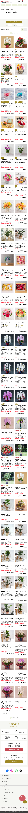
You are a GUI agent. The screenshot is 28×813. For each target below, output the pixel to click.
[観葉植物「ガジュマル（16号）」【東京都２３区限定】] (21, 450)
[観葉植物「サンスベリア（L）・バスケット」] (7, 530)
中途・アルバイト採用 (22, 808)
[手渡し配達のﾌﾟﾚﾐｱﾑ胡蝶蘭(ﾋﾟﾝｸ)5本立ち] (7, 396)
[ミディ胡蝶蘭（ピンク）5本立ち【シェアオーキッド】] (21, 664)
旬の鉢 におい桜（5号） (6, 78)
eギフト (8, 5)
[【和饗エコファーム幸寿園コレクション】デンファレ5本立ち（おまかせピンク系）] (7, 150)
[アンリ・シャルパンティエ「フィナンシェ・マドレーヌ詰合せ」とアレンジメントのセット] (21, 178)
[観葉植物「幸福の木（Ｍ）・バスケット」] (7, 636)
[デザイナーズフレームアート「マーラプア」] (7, 287)
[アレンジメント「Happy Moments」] (7, 314)
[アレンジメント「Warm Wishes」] (21, 314)
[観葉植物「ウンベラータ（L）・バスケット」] (7, 505)
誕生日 (3, 5)
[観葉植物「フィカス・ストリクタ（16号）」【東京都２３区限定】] (7, 478)
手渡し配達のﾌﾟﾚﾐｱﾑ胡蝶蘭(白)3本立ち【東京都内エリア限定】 (7, 351)
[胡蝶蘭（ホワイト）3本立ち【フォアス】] (21, 692)
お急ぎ (25, 5)
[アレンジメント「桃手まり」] (7, 178)
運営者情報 (8, 807)
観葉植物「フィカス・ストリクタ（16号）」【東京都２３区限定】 (7, 489)
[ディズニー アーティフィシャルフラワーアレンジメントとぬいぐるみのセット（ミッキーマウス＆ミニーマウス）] (21, 122)
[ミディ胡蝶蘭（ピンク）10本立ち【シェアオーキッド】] (7, 692)
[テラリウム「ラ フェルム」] (21, 505)
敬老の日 (14, 5)
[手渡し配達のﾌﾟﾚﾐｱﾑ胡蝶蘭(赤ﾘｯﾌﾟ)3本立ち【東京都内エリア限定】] (7, 368)
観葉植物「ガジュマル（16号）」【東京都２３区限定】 (20, 461)
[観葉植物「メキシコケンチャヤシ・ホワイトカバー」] (7, 234)
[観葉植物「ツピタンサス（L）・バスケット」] (7, 582)
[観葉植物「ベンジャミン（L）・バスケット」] (7, 556)
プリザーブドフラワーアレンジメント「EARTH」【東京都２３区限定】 (7, 461)
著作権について (4, 808)
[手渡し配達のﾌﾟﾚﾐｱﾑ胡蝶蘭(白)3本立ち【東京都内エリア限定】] (7, 340)
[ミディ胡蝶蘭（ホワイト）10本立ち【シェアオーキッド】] (7, 664)
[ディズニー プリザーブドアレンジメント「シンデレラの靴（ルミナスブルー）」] (21, 94)
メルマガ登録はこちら (14, 761)
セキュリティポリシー (22, 807)
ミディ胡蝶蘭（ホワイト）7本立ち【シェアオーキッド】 (21, 646)
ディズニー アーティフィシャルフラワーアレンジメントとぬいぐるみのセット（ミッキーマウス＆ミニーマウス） (21, 134)
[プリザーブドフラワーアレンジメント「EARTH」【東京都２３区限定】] (7, 450)
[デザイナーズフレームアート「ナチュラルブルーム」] (21, 260)
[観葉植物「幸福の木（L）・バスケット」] (21, 609)
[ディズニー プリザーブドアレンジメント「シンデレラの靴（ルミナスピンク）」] (7, 94)
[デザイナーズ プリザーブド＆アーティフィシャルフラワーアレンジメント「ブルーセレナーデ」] (7, 260)
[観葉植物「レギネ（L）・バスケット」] (21, 530)
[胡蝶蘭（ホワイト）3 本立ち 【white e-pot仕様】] (21, 478)
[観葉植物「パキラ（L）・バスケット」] (21, 556)
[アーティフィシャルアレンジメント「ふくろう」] (21, 69)
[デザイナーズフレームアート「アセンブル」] (21, 287)
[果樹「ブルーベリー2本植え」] (7, 609)
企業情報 (3, 807)
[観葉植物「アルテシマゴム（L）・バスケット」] (21, 582)
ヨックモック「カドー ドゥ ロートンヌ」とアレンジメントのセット (7, 133)
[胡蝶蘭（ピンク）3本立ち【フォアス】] (7, 423)
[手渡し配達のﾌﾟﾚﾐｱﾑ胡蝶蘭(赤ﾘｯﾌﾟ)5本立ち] (21, 396)
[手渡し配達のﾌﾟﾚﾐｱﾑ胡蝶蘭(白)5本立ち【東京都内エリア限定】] (21, 368)
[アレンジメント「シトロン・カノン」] (21, 206)
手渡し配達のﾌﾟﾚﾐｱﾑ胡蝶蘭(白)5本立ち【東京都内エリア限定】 (20, 379)
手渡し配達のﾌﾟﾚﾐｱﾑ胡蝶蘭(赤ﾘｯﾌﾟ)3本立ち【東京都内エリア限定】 (7, 379)
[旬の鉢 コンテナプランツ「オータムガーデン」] (21, 42)
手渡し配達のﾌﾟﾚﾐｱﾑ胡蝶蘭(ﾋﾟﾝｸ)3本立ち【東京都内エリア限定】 (20, 351)
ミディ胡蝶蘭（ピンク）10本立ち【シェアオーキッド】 (7, 702)
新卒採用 (15, 808)
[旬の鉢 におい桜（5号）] (7, 69)
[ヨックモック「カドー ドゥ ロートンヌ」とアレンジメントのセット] (7, 122)
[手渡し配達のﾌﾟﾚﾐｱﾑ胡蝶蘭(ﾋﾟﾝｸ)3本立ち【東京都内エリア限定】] (21, 340)
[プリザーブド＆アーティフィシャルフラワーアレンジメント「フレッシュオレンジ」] (7, 206)
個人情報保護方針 (14, 807)
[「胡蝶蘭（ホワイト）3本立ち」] (7, 42)
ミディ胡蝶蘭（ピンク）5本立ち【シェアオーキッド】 (20, 674)
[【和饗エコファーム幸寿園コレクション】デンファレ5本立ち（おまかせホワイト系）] (21, 150)
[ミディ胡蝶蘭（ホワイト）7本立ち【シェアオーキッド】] (21, 636)
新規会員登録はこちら (14, 749)
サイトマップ (10, 808)
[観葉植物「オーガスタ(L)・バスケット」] (21, 234)
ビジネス (20, 5)
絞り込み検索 (15, 21)
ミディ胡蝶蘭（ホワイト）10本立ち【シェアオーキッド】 (7, 674)
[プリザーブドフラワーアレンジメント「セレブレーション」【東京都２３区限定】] (21, 423)
